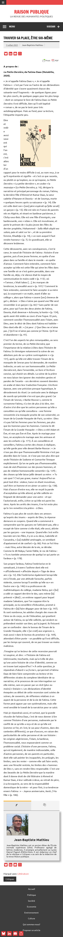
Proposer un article (31, 930)
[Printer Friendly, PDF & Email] (50, 60)
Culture (31, 918)
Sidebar (51, 26)
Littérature (23, 873)
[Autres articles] (45, 805)
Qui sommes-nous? (31, 924)
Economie (31, 907)
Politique (31, 895)
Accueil (31, 889)
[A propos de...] (17, 805)
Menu (12, 26)
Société (31, 901)
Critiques (10, 879)
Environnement (31, 913)
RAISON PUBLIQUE (31, 11)
